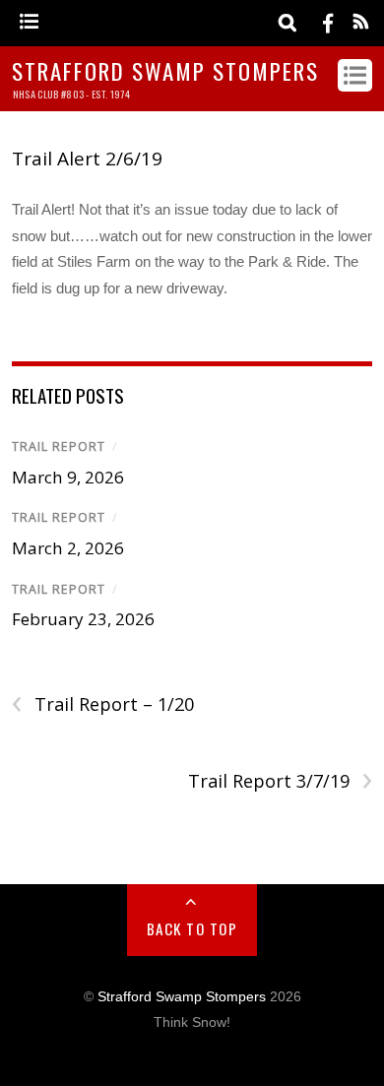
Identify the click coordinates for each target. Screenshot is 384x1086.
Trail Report (58, 446)
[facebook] (328, 22)
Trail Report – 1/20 (103, 704)
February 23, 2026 (83, 618)
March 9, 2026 (68, 477)
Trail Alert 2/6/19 (87, 158)
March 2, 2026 (68, 548)
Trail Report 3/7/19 (280, 781)
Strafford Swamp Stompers (181, 997)
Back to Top (192, 928)
